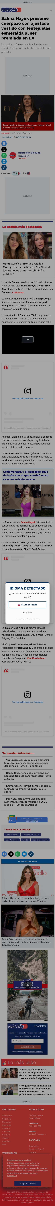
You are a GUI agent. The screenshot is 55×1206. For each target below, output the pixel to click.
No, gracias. (27, 612)
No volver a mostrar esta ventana (27, 619)
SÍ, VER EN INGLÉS (27, 605)
